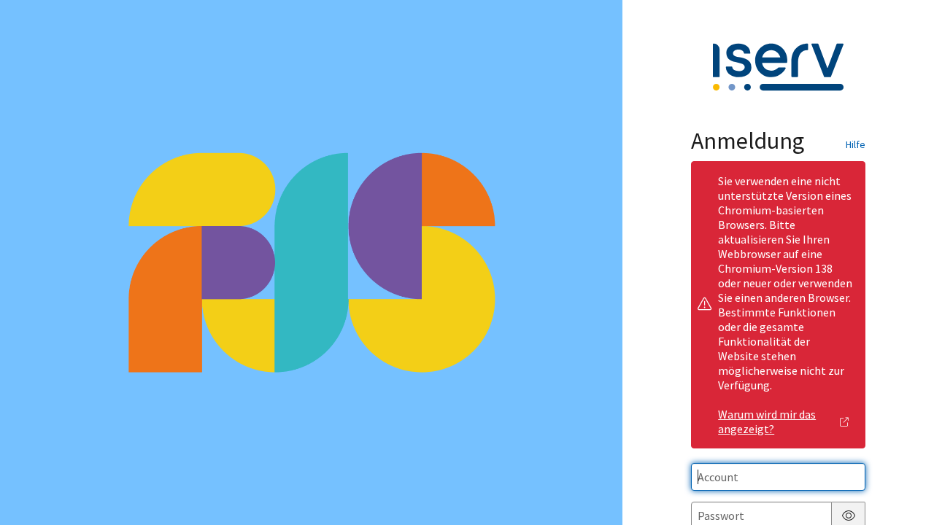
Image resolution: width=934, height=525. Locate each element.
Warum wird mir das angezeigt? (767, 421)
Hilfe (855, 144)
